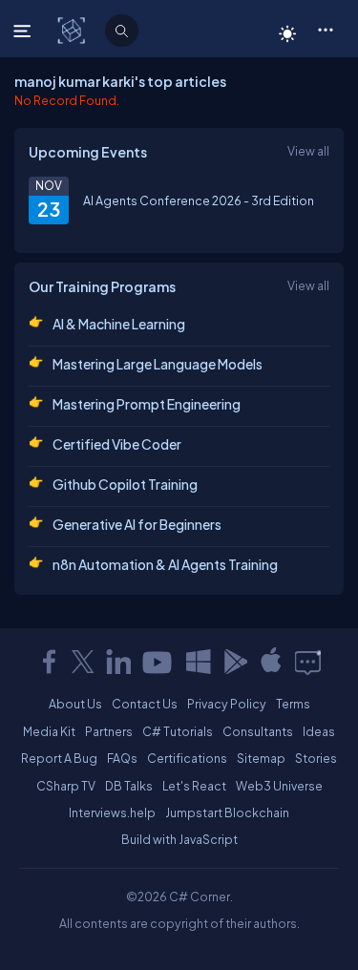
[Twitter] (83, 661)
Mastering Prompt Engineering (147, 403)
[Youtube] (158, 661)
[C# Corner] (73, 29)
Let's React (194, 785)
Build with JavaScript (179, 839)
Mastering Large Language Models (158, 363)
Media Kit (49, 731)
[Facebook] (48, 661)
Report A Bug (59, 758)
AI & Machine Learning (119, 323)
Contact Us (145, 703)
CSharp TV (65, 785)
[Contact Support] (308, 661)
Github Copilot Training (125, 484)
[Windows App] (198, 661)
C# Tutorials (177, 731)
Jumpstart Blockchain (227, 812)
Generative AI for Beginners (137, 524)
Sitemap (261, 758)
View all (308, 150)
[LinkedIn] (118, 661)
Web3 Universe (279, 785)
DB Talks (129, 785)
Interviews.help (112, 812)
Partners (109, 731)
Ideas (319, 731)
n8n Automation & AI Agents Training (165, 564)
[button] (325, 28)
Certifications (187, 758)
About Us (75, 703)
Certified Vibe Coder (117, 444)
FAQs (122, 758)
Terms (293, 703)
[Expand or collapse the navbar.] (24, 30)
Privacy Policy (226, 703)
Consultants (257, 731)
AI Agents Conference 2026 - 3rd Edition (198, 200)
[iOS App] (271, 661)
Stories (316, 758)
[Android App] (234, 661)
